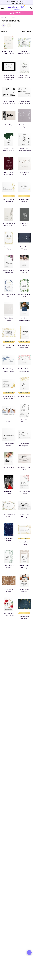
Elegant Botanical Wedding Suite (8, 272)
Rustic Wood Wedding (9, 590)
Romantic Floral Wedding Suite (24, 200)
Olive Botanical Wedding (9, 567)
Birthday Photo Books (16, 3)
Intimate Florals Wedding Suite (24, 126)
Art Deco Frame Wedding (24, 543)
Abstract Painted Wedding (24, 567)
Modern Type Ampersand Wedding (24, 150)
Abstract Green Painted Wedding (8, 150)
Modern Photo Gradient (24, 272)
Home (2, 17)
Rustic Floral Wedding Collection (24, 76)
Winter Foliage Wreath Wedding (9, 173)
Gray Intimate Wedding (24, 224)
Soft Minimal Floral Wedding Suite (9, 224)
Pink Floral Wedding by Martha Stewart (24, 370)
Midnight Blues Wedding (9, 539)
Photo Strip (8, 125)
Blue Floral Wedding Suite (8, 295)
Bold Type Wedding (9, 467)
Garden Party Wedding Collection (24, 53)
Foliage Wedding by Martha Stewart (8, 397)
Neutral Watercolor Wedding (24, 468)
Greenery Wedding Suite (24, 295)
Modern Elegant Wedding (24, 590)
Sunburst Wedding (24, 396)
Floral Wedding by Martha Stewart (9, 370)
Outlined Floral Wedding (24, 421)
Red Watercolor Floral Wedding (9, 614)
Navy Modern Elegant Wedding (24, 319)
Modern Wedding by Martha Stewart (24, 346)
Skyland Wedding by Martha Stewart (8, 53)
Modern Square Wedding (9, 445)
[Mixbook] (16, 8)
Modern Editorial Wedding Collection (8, 102)
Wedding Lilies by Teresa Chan (8, 200)
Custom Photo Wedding (24, 516)
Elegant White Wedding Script (24, 445)
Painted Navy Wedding (24, 248)
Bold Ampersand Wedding (9, 421)
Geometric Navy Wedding (24, 618)
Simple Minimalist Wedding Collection (24, 102)
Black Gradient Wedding (8, 492)
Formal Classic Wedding (8, 319)
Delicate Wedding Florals (24, 173)
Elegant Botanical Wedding (24, 492)
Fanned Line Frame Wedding (9, 346)
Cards (8, 17)
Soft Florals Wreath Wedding (9, 516)
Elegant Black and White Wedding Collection (8, 77)
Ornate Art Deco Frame (9, 248)
